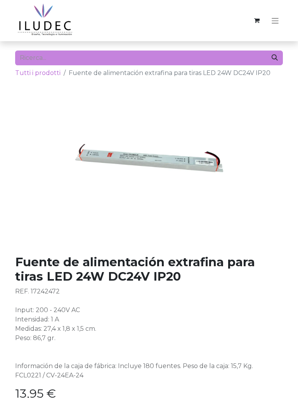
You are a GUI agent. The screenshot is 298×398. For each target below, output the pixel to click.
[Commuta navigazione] (275, 20)
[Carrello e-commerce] (256, 20)
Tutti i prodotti (38, 73)
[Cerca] (275, 58)
